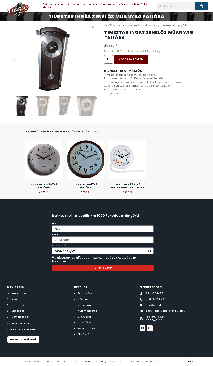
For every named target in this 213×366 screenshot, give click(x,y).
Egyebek (77, 4)
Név (54, 223)
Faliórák (138, 25)
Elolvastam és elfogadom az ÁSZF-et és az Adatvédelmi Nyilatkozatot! (94, 259)
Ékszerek (60, 4)
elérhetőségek (151, 287)
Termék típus (124, 25)
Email (55, 234)
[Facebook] (142, 328)
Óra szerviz (108, 4)
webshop (80, 287)
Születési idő (59, 245)
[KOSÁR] (201, 6)
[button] (14, 59)
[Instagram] (150, 328)
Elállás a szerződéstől (23, 339)
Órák (46, 4)
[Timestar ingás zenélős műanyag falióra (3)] (54, 60)
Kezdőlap (109, 25)
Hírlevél (48, 7)
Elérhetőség (139, 4)
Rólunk (123, 4)
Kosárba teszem (131, 59)
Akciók (92, 4)
